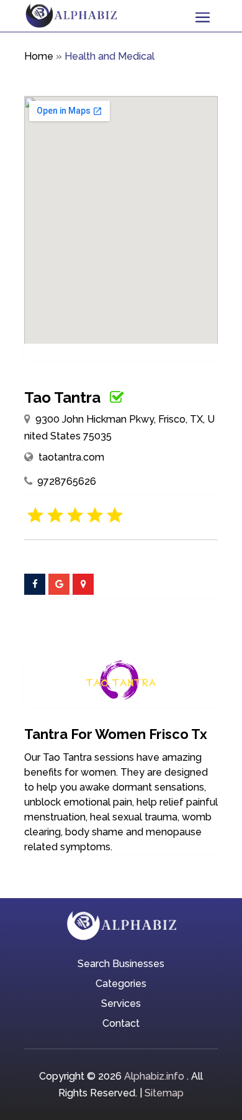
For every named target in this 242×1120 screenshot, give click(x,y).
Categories (121, 984)
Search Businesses (121, 965)
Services (121, 1004)
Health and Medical (110, 56)
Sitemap (164, 1093)
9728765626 (66, 481)
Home (38, 56)
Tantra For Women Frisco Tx (115, 734)
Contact (121, 1024)
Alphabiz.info (154, 1076)
